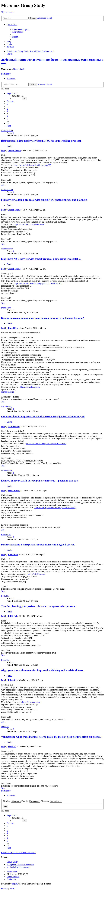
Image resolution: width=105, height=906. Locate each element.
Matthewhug (6, 406)
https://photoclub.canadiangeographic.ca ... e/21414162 (38, 283)
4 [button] (7, 111)
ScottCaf (5, 726)
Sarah (22, 69)
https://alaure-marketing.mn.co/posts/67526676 (46, 443)
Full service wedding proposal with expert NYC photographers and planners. (44, 199)
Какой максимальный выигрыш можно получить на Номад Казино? (42, 318)
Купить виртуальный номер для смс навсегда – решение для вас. (39, 480)
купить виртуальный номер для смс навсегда (55, 507)
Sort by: (25, 801)
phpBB (15, 884)
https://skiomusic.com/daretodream (29, 224)
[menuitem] (20, 29)
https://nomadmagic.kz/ (30, 387)
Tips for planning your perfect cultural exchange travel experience (38, 606)
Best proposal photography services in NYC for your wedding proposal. (41, 140)
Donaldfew (6, 308)
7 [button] (7, 118)
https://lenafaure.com (31, 702)
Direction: (45, 801)
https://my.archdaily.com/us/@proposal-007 (32, 165)
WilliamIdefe (6, 470)
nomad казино (7, 392)
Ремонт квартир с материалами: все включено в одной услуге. (38, 544)
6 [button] (7, 116)
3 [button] (7, 108)
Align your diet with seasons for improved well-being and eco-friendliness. (42, 670)
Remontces (6, 534)
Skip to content (7, 12)
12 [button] (8, 123)
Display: (7, 801)
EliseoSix (5, 660)
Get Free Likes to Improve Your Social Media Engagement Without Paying (43, 416)
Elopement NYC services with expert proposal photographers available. (41, 258)
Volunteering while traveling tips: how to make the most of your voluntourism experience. (51, 736)
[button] (12, 93)
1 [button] (7, 103)
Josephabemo (7, 130)
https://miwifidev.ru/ (36, 574)
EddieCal (5, 596)
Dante (15, 69)
